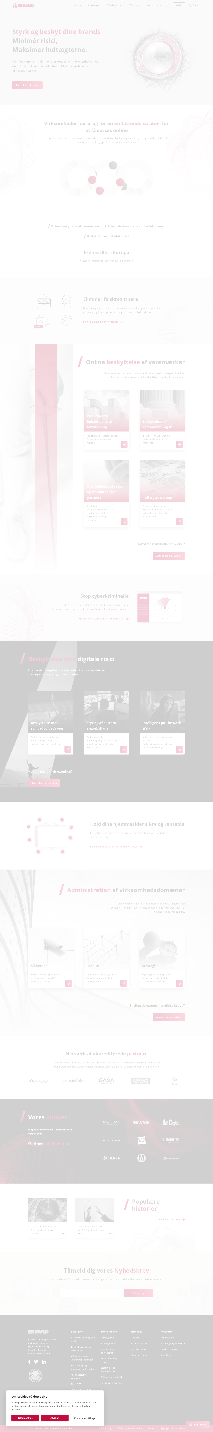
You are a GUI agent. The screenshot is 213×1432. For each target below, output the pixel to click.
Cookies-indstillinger (85, 1418)
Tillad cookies (25, 1418)
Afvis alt (54, 1418)
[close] (96, 1396)
